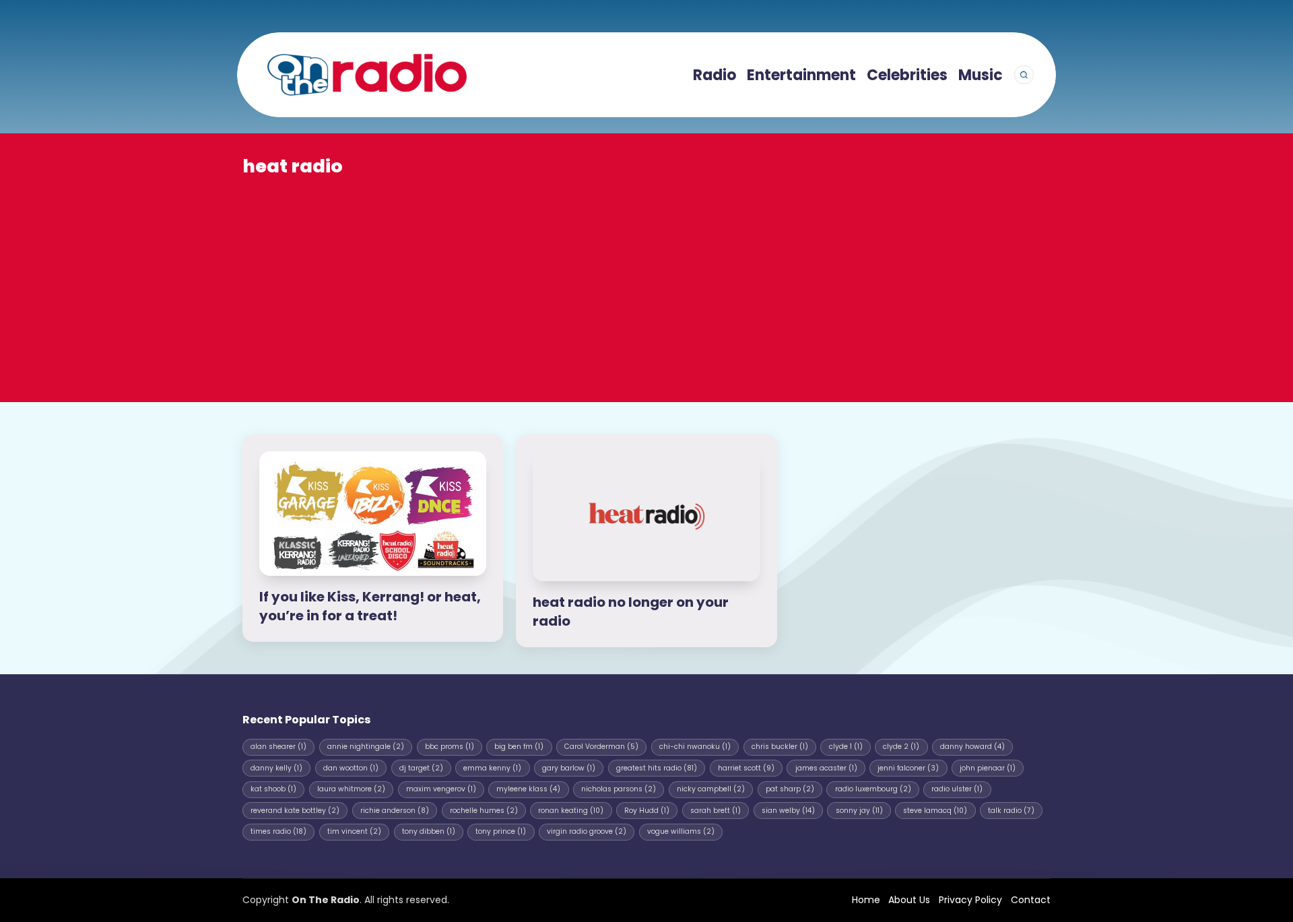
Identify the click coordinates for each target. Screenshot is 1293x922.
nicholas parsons (618, 789)
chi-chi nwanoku (695, 747)
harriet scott (746, 768)
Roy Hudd (646, 810)
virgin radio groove (586, 831)
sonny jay (859, 810)
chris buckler (780, 747)
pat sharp (790, 789)
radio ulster (957, 789)
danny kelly (276, 768)
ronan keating (570, 810)
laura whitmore (351, 789)
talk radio (1011, 810)
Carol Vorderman (601, 747)
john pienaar (988, 768)
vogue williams (681, 831)
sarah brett (715, 810)
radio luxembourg (873, 789)
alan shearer (278, 747)
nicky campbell (711, 789)
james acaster (826, 768)
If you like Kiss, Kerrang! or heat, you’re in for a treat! (370, 606)
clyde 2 (901, 747)
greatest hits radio (656, 768)
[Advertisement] (646, 280)
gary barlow (568, 768)
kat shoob (273, 789)
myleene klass (528, 789)
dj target (421, 768)
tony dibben (428, 831)
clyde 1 (846, 747)
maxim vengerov (441, 789)
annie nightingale (365, 747)
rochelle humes (484, 810)
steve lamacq (935, 810)
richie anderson (394, 810)
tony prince (500, 831)
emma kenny (492, 768)
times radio (278, 831)
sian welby (788, 810)
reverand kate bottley (295, 810)
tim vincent (354, 831)
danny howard (972, 747)
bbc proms (449, 747)
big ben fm (518, 747)
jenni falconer (908, 768)
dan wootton (350, 768)
